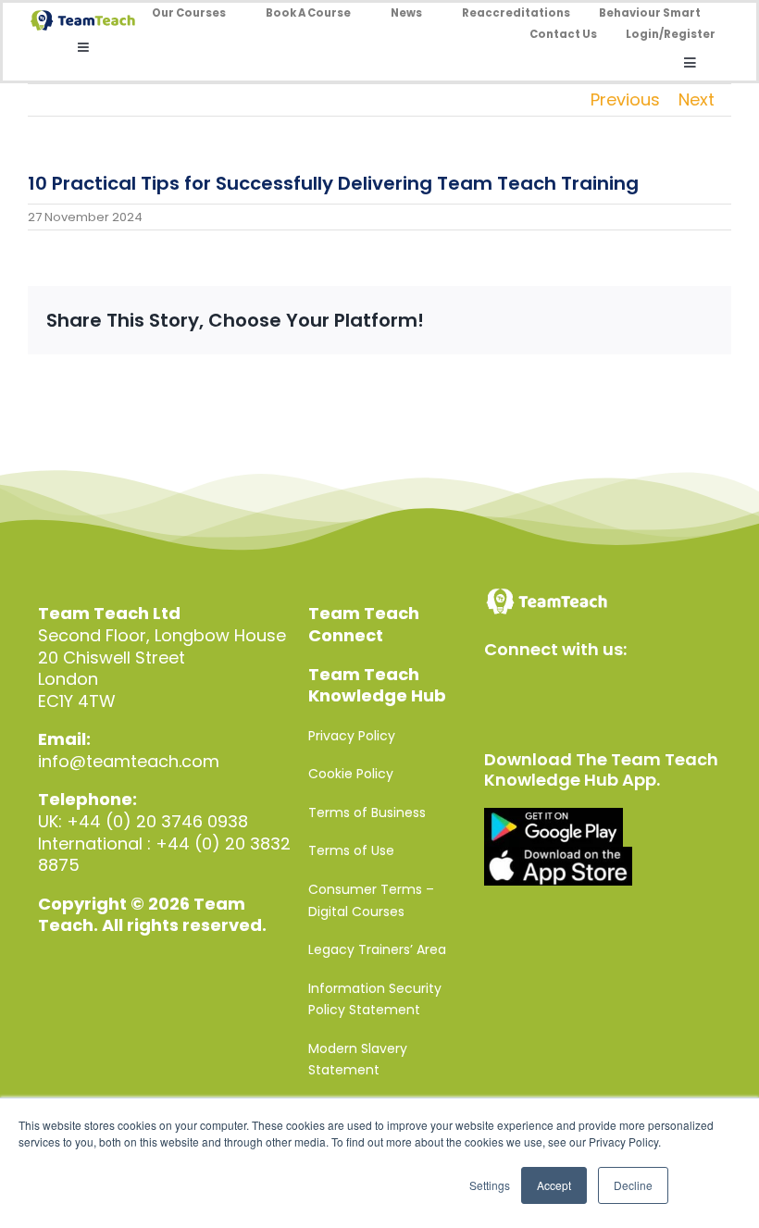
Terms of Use (351, 850)
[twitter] (534, 691)
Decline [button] (633, 1185)
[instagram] (574, 691)
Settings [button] (489, 1185)
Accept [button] (554, 1185)
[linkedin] (614, 691)
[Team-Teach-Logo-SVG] (83, 18)
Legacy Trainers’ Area (377, 949)
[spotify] (654, 691)
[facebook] (494, 691)
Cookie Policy (350, 773)
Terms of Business (367, 812)
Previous (625, 99)
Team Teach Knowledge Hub (377, 685)
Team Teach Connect (363, 624)
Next (696, 99)
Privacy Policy (351, 735)
